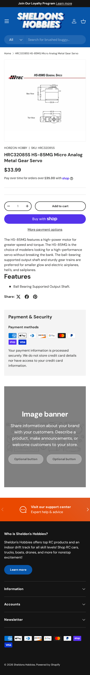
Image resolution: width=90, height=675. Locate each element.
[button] (83, 21)
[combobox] (45, 39)
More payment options (45, 229)
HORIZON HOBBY (15, 148)
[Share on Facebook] (27, 296)
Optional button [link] (25, 459)
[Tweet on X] (18, 296)
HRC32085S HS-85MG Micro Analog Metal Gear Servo (46, 53)
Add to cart (60, 206)
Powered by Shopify (48, 664)
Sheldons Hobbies (24, 664)
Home (7, 53)
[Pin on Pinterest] (35, 296)
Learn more (64, 3)
